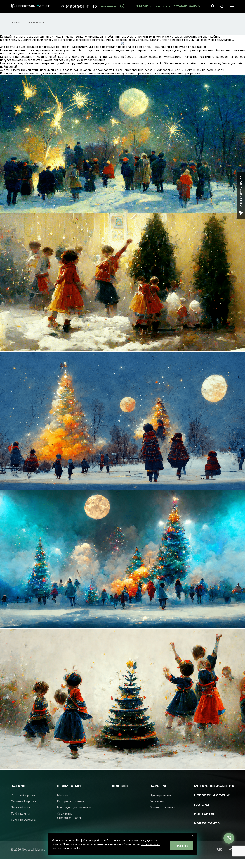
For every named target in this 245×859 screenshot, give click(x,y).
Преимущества (160, 795)
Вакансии (157, 801)
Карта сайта (207, 823)
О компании (69, 786)
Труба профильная (24, 819)
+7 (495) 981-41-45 (78, 6)
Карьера (158, 786)
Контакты (162, 6)
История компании (70, 801)
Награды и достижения (74, 807)
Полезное (120, 786)
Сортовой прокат (23, 795)
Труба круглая (21, 813)
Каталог (19, 786)
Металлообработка (214, 786)
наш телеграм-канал (241, 191)
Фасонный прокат (23, 801)
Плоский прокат (22, 807)
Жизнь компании (162, 807)
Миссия (62, 795)
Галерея (202, 804)
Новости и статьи (212, 795)
